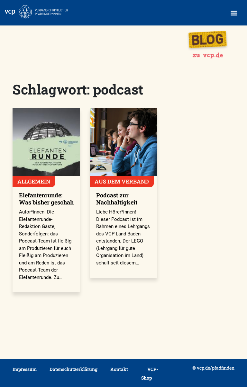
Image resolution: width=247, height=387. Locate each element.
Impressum (25, 369)
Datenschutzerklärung (73, 369)
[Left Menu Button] (234, 13)
